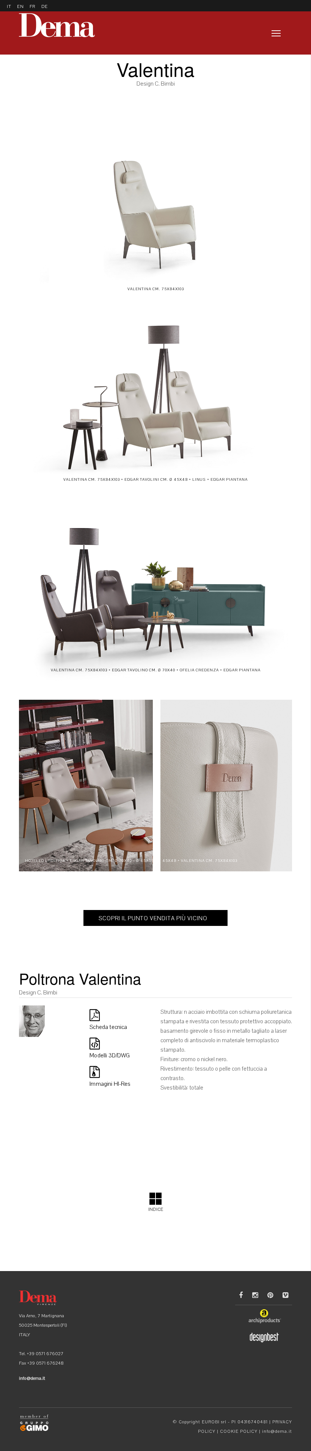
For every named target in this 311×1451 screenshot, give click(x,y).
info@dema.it (277, 1431)
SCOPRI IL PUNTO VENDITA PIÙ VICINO (153, 918)
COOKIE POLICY (239, 1431)
